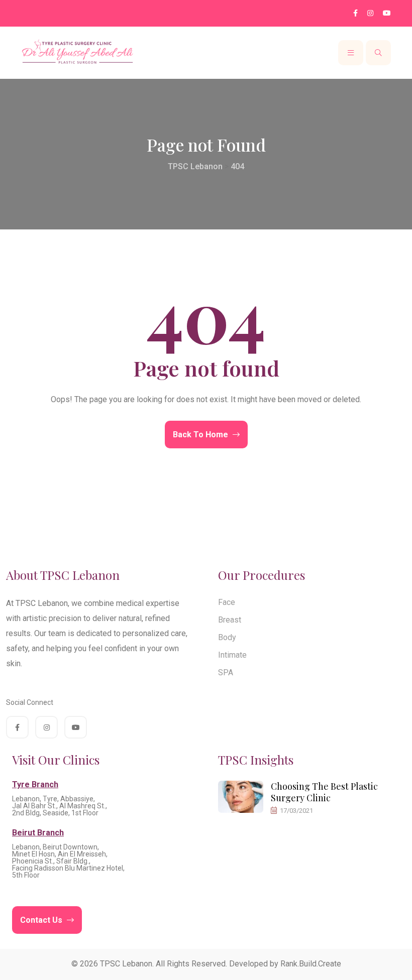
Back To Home (201, 434)
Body (227, 637)
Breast (229, 620)
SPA (225, 672)
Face (226, 602)
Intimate (232, 655)
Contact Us (42, 920)
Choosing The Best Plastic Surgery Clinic (324, 792)
